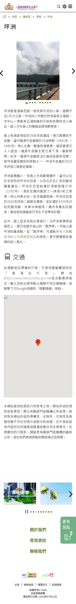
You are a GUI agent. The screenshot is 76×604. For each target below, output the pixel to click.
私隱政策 (56, 584)
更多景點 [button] (66, 524)
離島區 (27, 16)
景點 (39, 16)
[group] (38, 70)
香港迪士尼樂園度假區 (20, 236)
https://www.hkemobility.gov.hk (27, 278)
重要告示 (42, 584)
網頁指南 (28, 584)
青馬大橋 (62, 231)
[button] (59, 6)
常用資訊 (38, 540)
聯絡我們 (38, 551)
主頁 (17, 584)
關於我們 (38, 529)
